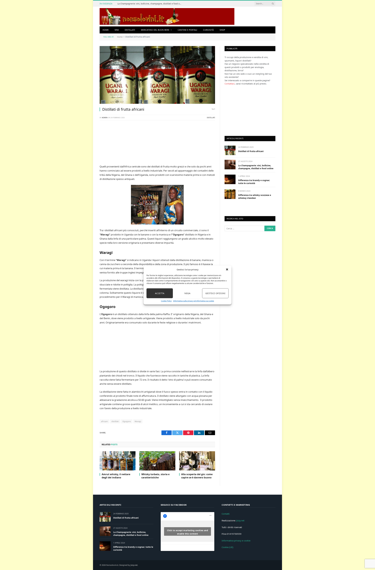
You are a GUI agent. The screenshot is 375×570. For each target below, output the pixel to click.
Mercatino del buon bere (155, 29)
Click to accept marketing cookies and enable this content (187, 532)
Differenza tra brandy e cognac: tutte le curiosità (254, 182)
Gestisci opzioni (215, 293)
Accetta (159, 293)
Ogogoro (126, 421)
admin (104, 117)
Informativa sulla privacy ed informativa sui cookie (193, 301)
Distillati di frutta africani (251, 151)
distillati (115, 421)
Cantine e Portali (187, 29)
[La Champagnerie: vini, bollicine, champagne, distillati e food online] (230, 164)
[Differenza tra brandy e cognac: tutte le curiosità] (230, 179)
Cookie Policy (166, 301)
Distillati (130, 29)
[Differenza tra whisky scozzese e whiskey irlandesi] (230, 194)
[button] (227, 269)
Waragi (138, 421)
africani (104, 421)
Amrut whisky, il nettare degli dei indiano (116, 476)
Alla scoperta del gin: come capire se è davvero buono (197, 476)
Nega (187, 293)
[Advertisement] (157, 143)
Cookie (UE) (227, 547)
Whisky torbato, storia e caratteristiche (155, 476)
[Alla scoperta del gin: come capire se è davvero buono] (197, 460)
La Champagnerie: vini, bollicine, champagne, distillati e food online (150, 3)
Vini (117, 29)
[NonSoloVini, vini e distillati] (167, 16)
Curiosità (208, 29)
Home (106, 29)
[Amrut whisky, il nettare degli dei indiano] (117, 460)
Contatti (226, 513)
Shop (222, 29)
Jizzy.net (240, 520)
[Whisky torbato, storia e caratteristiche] (157, 460)
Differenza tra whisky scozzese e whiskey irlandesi (254, 196)
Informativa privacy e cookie (236, 540)
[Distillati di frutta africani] (157, 75)
